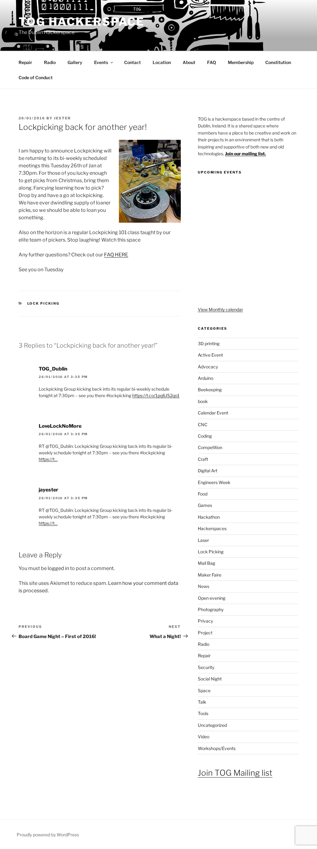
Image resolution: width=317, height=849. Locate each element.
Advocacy (208, 366)
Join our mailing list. (245, 153)
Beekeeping (210, 389)
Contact (132, 62)
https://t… (48, 459)
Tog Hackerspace (82, 21)
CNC (202, 424)
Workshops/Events (217, 748)
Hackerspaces (212, 528)
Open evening (211, 598)
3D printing (208, 343)
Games (205, 505)
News (203, 586)
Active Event (210, 355)
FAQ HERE (116, 255)
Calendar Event (213, 412)
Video (203, 736)
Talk (202, 702)
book (203, 401)
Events (101, 62)
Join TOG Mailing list (235, 773)
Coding (205, 436)
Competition (210, 447)
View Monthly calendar (220, 309)
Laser (203, 540)
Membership (241, 62)
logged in (58, 568)
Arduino (205, 378)
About (189, 62)
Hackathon (209, 517)
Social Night (210, 678)
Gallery (74, 62)
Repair (25, 62)
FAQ (211, 62)
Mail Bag (206, 563)
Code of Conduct (36, 77)
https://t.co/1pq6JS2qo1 (156, 395)
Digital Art (207, 470)
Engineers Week (214, 482)
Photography (211, 609)
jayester (48, 490)
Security (206, 667)
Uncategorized (212, 725)
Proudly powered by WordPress (48, 834)
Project (205, 632)
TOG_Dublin (53, 369)
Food (202, 493)
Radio (50, 62)
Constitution (278, 62)
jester (62, 118)
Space (204, 690)
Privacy (205, 621)
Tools (203, 713)
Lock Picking (43, 303)
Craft (203, 459)
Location (162, 62)
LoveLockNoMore (60, 426)
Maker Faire (209, 574)
